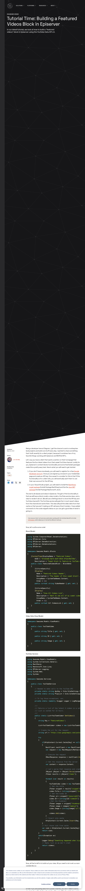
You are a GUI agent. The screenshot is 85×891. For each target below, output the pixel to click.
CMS (9, 475)
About (53, 5)
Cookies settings (46, 884)
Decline (73, 884)
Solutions (19, 5)
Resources (42, 5)
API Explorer (31, 520)
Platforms (30, 5)
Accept (59, 884)
